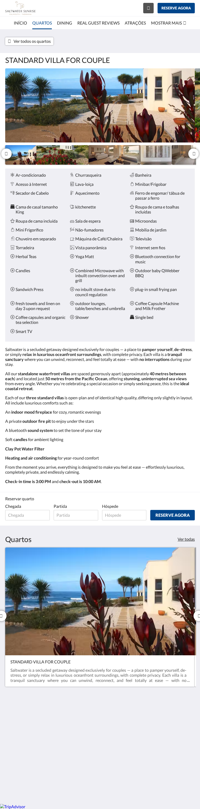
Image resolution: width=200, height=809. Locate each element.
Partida (60, 506)
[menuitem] (20, 22)
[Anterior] (6, 153)
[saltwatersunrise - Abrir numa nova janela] (175, 717)
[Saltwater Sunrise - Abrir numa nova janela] (161, 717)
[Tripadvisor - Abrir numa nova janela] (189, 717)
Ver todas (186, 539)
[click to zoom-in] (100, 105)
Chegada (13, 506)
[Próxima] (193, 153)
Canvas (112, 787)
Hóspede (110, 506)
